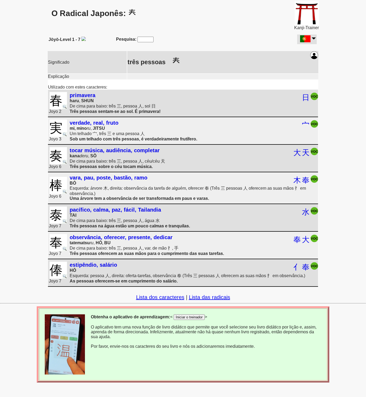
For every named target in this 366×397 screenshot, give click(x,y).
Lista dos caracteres (160, 297)
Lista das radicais (209, 297)
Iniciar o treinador (189, 317)
